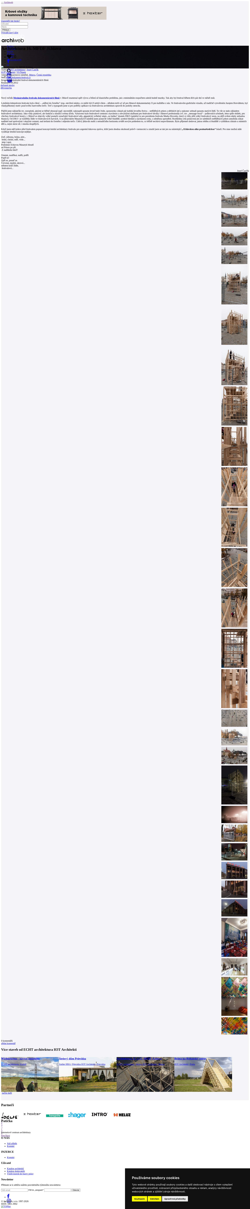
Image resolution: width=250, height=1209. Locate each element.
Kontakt (10, 1146)
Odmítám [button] (154, 1199)
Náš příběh (12, 1143)
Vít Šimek (21, 72)
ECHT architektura (16, 69)
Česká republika (43, 75)
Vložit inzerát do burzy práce (20, 1174)
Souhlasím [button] (139, 1199)
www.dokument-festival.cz (18, 77)
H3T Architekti (8, 72)
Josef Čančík (32, 69)
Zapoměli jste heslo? (10, 21)
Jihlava (32, 75)
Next (7, 1135)
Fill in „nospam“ (36, 1190)
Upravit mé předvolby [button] (175, 1199)
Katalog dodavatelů (16, 1171)
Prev (3, 1135)
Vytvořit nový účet (9, 32)
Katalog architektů (15, 1168)
